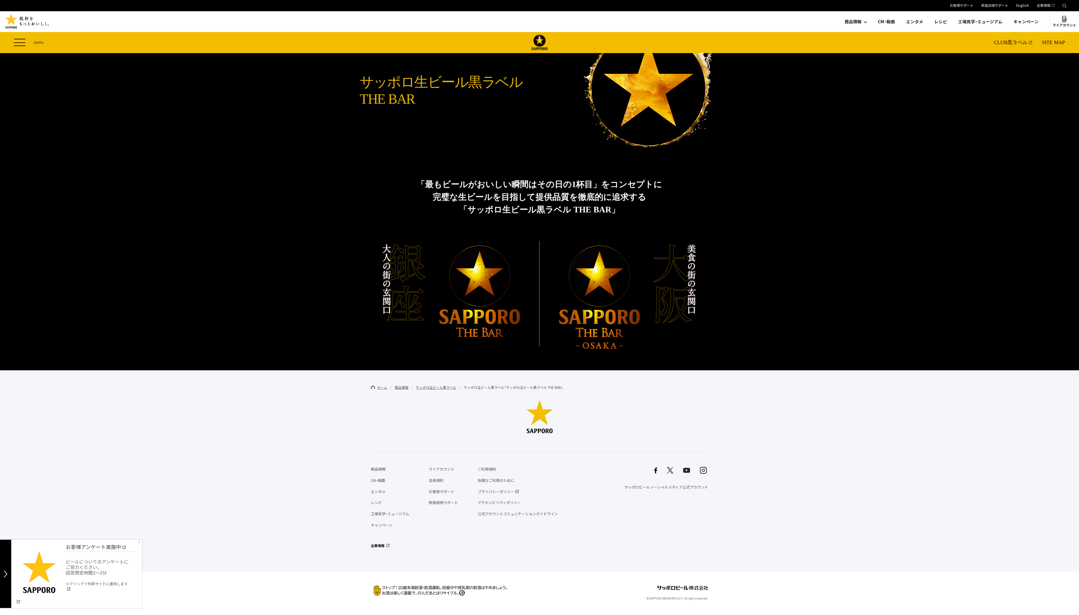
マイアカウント (1064, 25)
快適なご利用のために (496, 480)
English (1022, 5)
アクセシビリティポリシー (499, 502)
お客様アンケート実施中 (93, 547)
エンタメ (914, 22)
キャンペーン (1026, 22)
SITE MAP (1053, 42)
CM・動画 (886, 22)
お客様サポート (961, 5)
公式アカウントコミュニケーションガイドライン (518, 513)
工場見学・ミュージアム (980, 22)
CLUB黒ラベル (1011, 42)
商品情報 (853, 22)
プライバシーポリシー (496, 491)
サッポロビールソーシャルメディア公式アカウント (666, 487)
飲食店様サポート (994, 5)
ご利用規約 (487, 469)
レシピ (940, 22)
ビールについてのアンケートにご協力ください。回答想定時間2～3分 (97, 572)
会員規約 (436, 480)
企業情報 (1043, 5)
